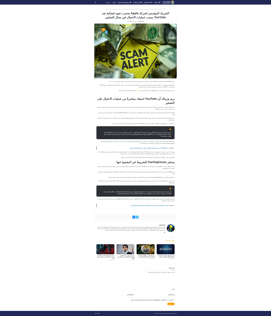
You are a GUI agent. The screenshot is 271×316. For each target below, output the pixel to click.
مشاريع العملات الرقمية (124, 2)
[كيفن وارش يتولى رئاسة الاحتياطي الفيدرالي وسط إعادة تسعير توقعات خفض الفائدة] (126, 249)
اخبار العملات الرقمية (155, 9)
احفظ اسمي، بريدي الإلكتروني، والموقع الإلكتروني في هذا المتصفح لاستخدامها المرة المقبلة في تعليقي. (152, 299)
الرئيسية (156, 2)
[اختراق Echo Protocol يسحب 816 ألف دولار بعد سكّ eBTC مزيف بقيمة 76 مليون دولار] (105, 249)
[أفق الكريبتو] (168, 2)
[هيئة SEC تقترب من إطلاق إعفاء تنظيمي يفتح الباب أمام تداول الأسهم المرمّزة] (146, 249)
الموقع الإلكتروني (130, 294)
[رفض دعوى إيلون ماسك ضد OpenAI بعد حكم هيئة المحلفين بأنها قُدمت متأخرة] (166, 249)
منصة (112, 81)
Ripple (138, 90)
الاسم (173, 289)
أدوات (114, 2)
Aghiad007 (140, 21)
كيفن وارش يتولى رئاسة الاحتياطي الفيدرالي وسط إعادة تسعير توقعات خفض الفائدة (125, 257)
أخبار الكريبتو (147, 2)
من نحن (108, 2)
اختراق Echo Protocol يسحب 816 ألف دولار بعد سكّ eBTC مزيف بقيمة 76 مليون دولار (105, 257)
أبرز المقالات (136, 2)
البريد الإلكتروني (171, 294)
